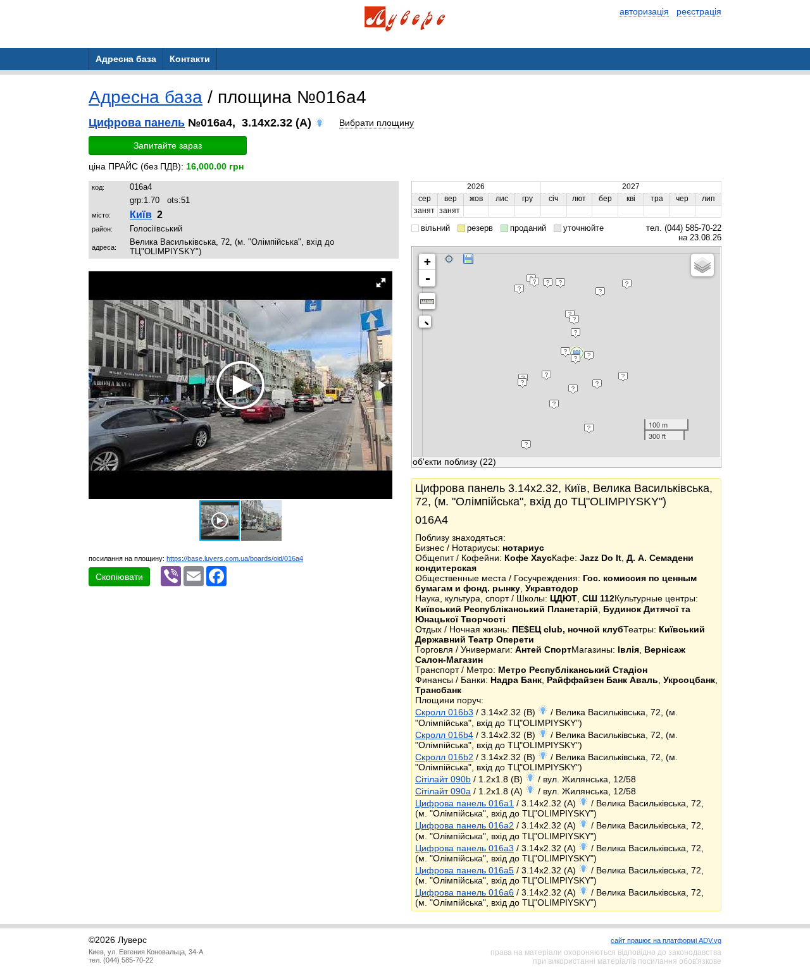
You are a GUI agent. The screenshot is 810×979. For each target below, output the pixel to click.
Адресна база (145, 97)
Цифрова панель (137, 122)
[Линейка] (427, 301)
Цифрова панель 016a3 (464, 848)
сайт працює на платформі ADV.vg (666, 940)
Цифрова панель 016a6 (464, 892)
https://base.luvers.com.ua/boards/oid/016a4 (234, 558)
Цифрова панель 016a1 (464, 803)
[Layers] (702, 265)
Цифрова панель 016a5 (464, 870)
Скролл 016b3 (444, 712)
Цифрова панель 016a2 (464, 825)
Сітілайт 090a (443, 791)
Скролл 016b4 (444, 735)
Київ (141, 214)
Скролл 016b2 (444, 757)
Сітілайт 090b (443, 779)
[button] (381, 283)
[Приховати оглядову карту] (427, 324)
